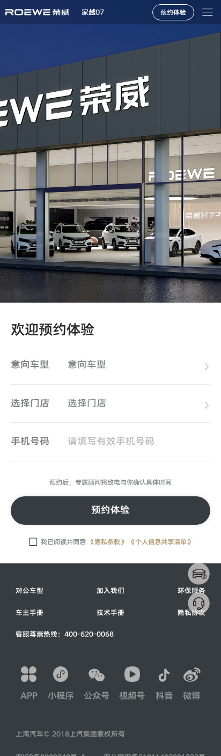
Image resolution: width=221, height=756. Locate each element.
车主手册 (29, 612)
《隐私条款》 (107, 542)
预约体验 (110, 510)
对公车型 (29, 590)
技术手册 (110, 612)
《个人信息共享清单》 (161, 542)
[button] (93, 12)
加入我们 (110, 590)
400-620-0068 (89, 634)
